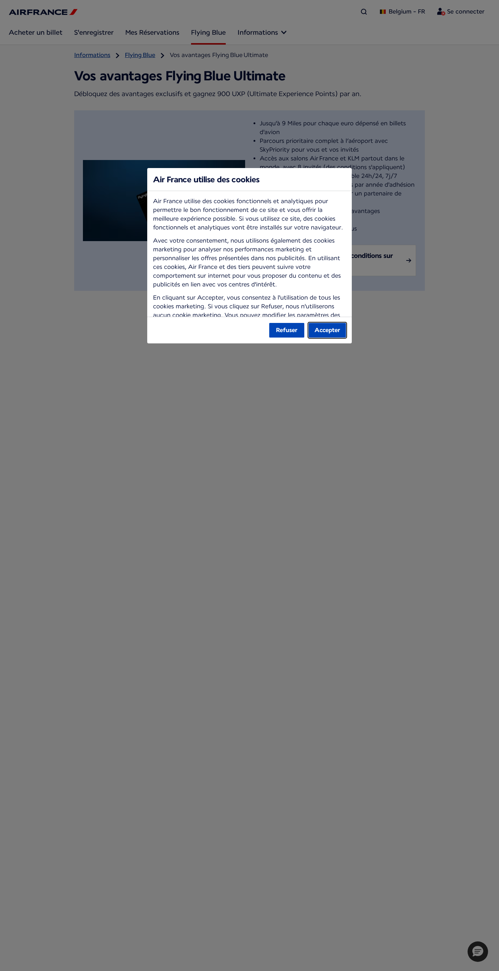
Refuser (286, 330)
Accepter (327, 330)
